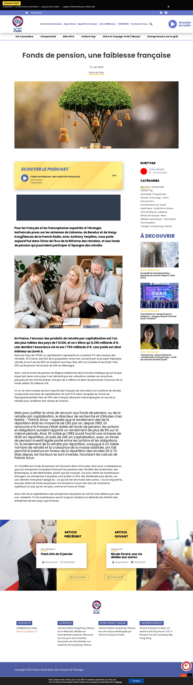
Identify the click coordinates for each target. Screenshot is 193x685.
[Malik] (68, 207)
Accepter (136, 681)
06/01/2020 (68, 562)
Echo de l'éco (36, 180)
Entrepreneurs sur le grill (162, 36)
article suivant (121, 534)
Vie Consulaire (24, 36)
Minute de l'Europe (149, 215)
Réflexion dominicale (151, 219)
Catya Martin (156, 169)
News (163, 215)
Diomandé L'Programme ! (153, 194)
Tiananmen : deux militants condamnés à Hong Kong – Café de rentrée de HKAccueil (158, 357)
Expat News (70, 24)
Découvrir (77, 577)
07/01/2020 (139, 562)
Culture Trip (146, 190)
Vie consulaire (147, 222)
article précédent (72, 534)
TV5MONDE (123, 24)
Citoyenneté (48, 36)
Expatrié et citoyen (87, 24)
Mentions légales (25, 631)
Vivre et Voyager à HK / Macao (121, 36)
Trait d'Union (169, 219)
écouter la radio (185, 23)
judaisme (162, 212)
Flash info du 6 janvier (57, 554)
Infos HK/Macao (107, 24)
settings (118, 682)
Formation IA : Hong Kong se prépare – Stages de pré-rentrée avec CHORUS (158, 316)
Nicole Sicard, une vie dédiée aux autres (126, 556)
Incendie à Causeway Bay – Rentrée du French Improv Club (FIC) (157, 275)
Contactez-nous (139, 24)
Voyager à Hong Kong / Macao (156, 226)
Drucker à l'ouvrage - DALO (154, 197)
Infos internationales (51, 24)
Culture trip (88, 36)
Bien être (68, 36)
